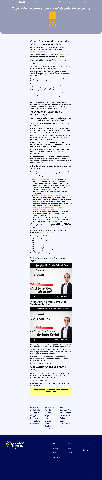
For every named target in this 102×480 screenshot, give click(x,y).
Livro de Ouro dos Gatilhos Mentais (51, 394)
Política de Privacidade (11, 472)
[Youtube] (87, 450)
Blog (85, 2)
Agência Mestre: (64, 54)
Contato (78, 2)
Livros (54, 2)
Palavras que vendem (37, 51)
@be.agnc (93, 472)
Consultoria (62, 2)
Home (37, 2)
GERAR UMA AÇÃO (46, 233)
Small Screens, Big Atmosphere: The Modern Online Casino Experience (65, 415)
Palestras (71, 2)
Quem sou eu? (46, 2)
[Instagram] (83, 450)
